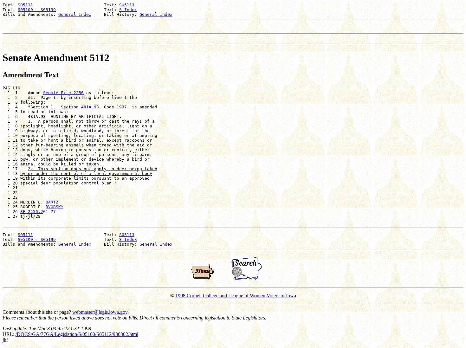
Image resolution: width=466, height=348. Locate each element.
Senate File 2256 (63, 92)
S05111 (25, 5)
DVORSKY (54, 206)
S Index (128, 9)
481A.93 (90, 107)
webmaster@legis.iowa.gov (99, 312)
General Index (74, 14)
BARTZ (52, 202)
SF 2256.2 (31, 211)
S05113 (126, 5)
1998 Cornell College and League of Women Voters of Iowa (235, 295)
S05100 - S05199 (37, 9)
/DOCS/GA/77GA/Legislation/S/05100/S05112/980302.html (77, 334)
